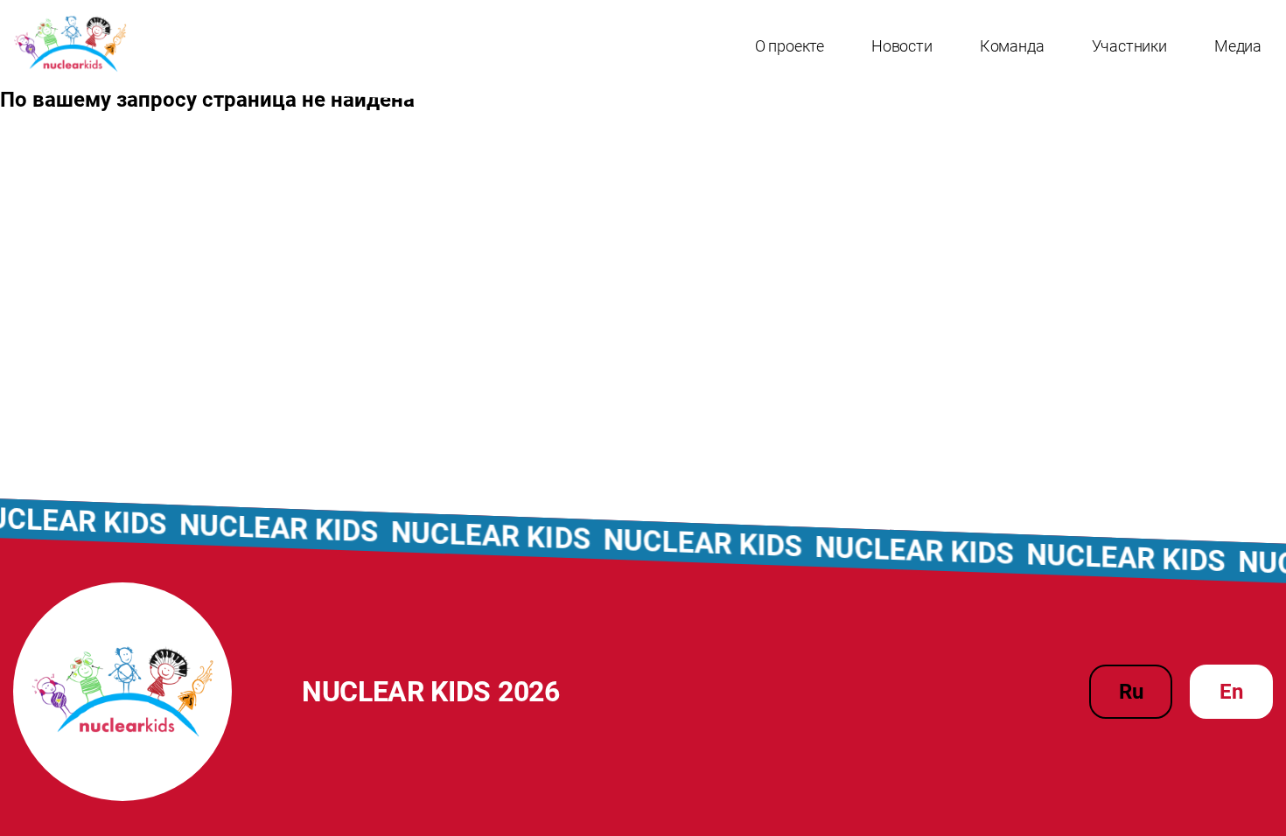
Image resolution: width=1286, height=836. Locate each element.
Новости (902, 46)
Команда (1012, 46)
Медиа (1238, 46)
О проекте (789, 46)
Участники (1129, 46)
